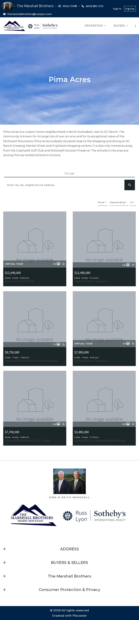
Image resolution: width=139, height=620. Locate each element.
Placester (80, 615)
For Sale (69, 173)
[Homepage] (31, 26)
